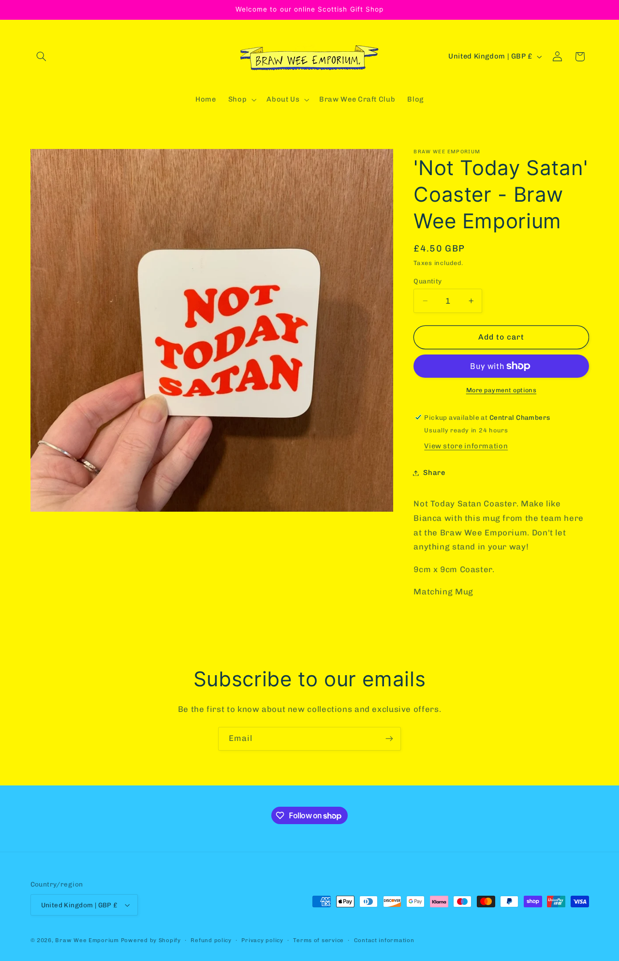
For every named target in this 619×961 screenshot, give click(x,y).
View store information (466, 446)
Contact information (384, 940)
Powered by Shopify (151, 940)
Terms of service (318, 940)
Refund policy (211, 940)
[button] (41, 56)
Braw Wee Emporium (87, 940)
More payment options (501, 390)
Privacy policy (262, 940)
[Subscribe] (389, 739)
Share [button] (434, 472)
